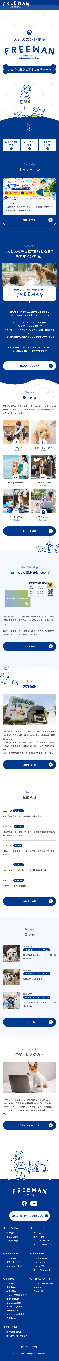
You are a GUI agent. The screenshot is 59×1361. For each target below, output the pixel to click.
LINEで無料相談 (47, 143)
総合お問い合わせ (14, 1331)
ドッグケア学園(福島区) (16, 1295)
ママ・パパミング (14, 1266)
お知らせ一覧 (29, 901)
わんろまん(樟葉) (13, 1302)
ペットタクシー (40, 1262)
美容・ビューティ (13, 1253)
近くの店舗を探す (11, 143)
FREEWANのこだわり (29, 365)
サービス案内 (29, 531)
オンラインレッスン (42, 1244)
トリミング (11, 1258)
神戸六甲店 (11, 1291)
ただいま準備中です (29, 1125)
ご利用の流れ (12, 1240)
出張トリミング (13, 1262)
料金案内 (10, 1233)
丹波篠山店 (11, 1318)
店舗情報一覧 (29, 764)
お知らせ (37, 1287)
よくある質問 (12, 1236)
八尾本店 (10, 1283)
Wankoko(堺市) (12, 1310)
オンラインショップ (42, 1269)
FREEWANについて (41, 1278)
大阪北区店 (11, 1287)
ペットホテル (39, 1266)
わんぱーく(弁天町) (14, 1306)
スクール (37, 1233)
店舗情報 (9, 1278)
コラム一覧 (29, 1022)
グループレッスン (41, 1240)
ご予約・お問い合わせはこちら (29, 1215)
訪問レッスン (39, 1236)
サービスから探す (29, 143)
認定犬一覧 (29, 646)
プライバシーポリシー (29, 1346)
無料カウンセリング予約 (17, 1335)
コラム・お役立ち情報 (43, 1283)
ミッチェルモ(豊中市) (15, 1314)
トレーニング (39, 1228)
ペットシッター (40, 1258)
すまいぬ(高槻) (12, 1298)
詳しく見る (29, 220)
